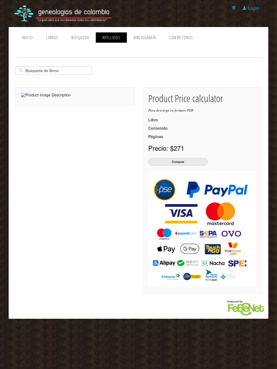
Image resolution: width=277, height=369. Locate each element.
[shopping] (234, 8)
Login (253, 8)
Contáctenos (181, 38)
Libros (52, 38)
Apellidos (111, 38)
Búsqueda (80, 38)
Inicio (27, 38)
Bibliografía (145, 38)
